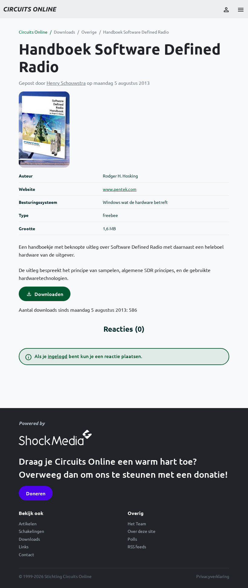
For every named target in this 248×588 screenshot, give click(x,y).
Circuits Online (33, 32)
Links (23, 546)
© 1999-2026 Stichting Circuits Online (55, 576)
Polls (132, 539)
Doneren (35, 493)
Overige (89, 32)
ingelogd (57, 356)
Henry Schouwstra (66, 83)
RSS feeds (137, 546)
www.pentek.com (119, 189)
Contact (26, 554)
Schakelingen (31, 531)
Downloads (64, 32)
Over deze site (141, 531)
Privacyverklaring (212, 576)
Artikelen (28, 523)
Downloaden (48, 294)
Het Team (137, 523)
